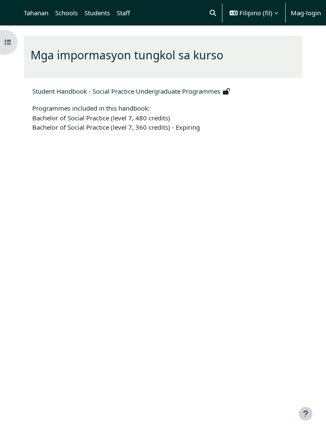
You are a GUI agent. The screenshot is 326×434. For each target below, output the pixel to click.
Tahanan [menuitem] (36, 12)
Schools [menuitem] (66, 12)
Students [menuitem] (97, 12)
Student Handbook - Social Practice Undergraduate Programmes (126, 91)
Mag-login (306, 12)
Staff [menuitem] (123, 12)
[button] (213, 12)
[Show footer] (305, 413)
